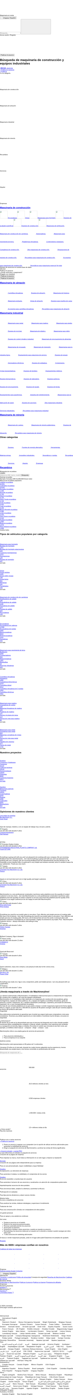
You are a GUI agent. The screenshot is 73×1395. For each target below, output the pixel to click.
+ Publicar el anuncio (7, 1141)
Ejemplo (3, 1161)
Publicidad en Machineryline (9, 1282)
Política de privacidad (23, 1277)
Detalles (3, 1169)
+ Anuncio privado (6, 1151)
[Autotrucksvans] (7, 1263)
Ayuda (13, 1271)
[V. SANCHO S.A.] (66, 1258)
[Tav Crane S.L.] (22, 1263)
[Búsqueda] (36, 26)
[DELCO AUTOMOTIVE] (36, 1254)
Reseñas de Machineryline (56, 1277)
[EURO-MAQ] (7, 1254)
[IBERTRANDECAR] (51, 1267)
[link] (36, 269)
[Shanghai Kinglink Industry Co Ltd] (22, 1254)
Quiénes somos (5, 1271)
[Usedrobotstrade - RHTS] (51, 1263)
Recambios (6, 467)
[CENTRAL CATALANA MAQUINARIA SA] (36, 1258)
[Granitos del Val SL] (22, 1267)
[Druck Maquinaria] (22, 1258)
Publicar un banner (39, 1282)
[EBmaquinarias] (51, 1254)
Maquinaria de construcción (15, 207)
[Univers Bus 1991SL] (36, 1267)
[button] (36, 45)
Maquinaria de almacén (12, 282)
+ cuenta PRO (17, 1151)
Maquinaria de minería (12, 415)
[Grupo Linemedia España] (36, 1263)
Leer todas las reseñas (7, 815)
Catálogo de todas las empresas (11, 1249)
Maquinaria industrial (11, 313)
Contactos (19, 1271)
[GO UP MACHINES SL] (66, 1263)
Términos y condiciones (8, 1277)
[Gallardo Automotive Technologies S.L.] (7, 1267)
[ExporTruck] (66, 1267)
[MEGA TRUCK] (51, 1258)
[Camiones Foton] (7, 1258)
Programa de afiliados (53, 1282)
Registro (3, 1241)
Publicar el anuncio (7, 276)
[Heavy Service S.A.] (66, 1254)
